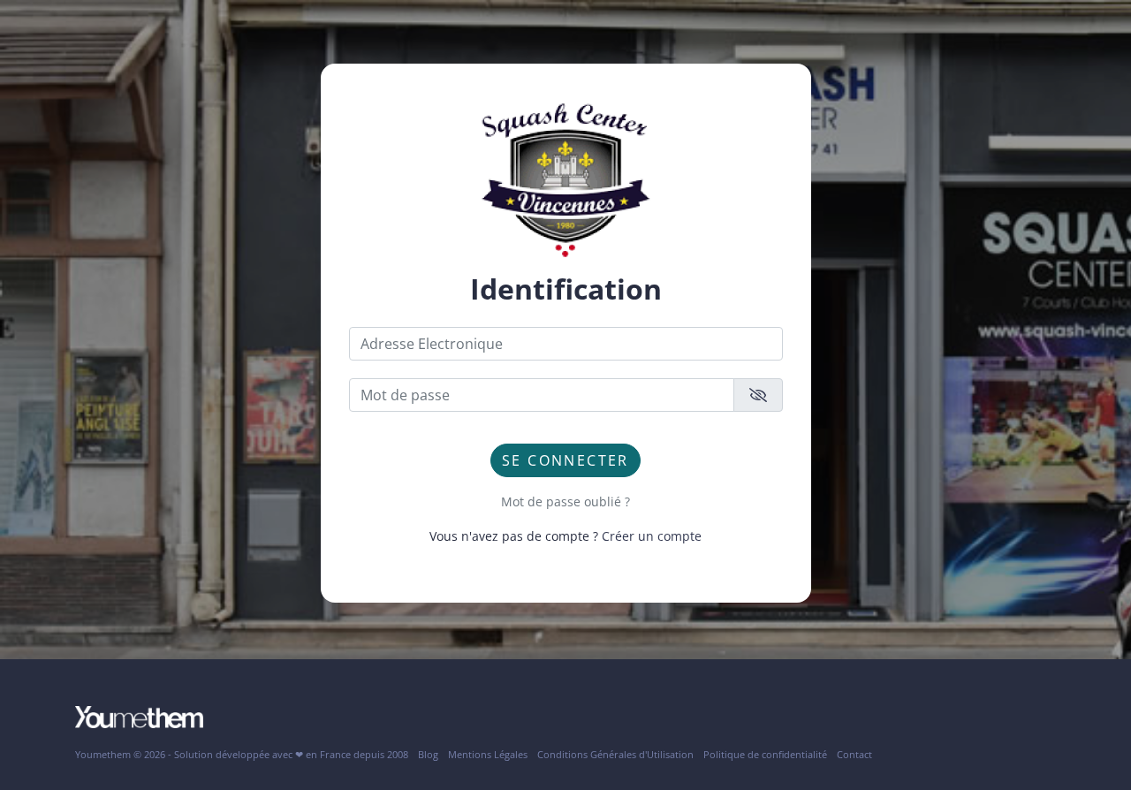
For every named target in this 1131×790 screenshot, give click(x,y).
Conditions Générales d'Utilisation (615, 754)
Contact (854, 754)
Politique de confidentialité (765, 754)
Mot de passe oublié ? (565, 501)
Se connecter (565, 460)
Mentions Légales (488, 754)
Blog (428, 754)
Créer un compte (652, 536)
